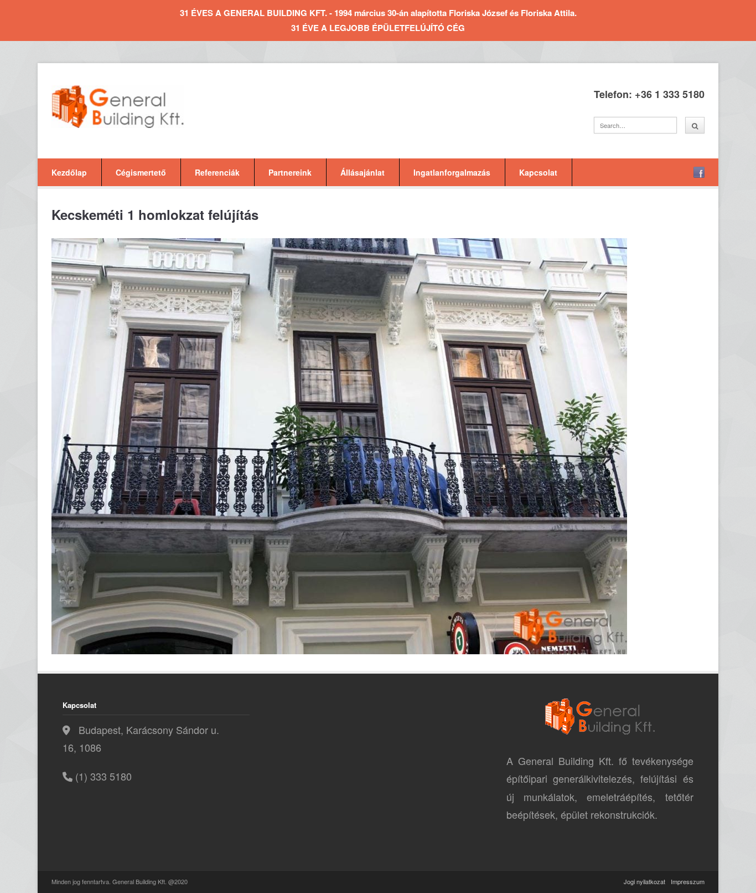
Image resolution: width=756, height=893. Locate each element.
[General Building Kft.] (134, 106)
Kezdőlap (69, 172)
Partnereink (290, 172)
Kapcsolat (538, 172)
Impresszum (688, 881)
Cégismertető (141, 172)
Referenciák (217, 172)
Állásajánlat (362, 172)
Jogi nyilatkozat (644, 881)
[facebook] (699, 172)
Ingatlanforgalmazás (451, 172)
